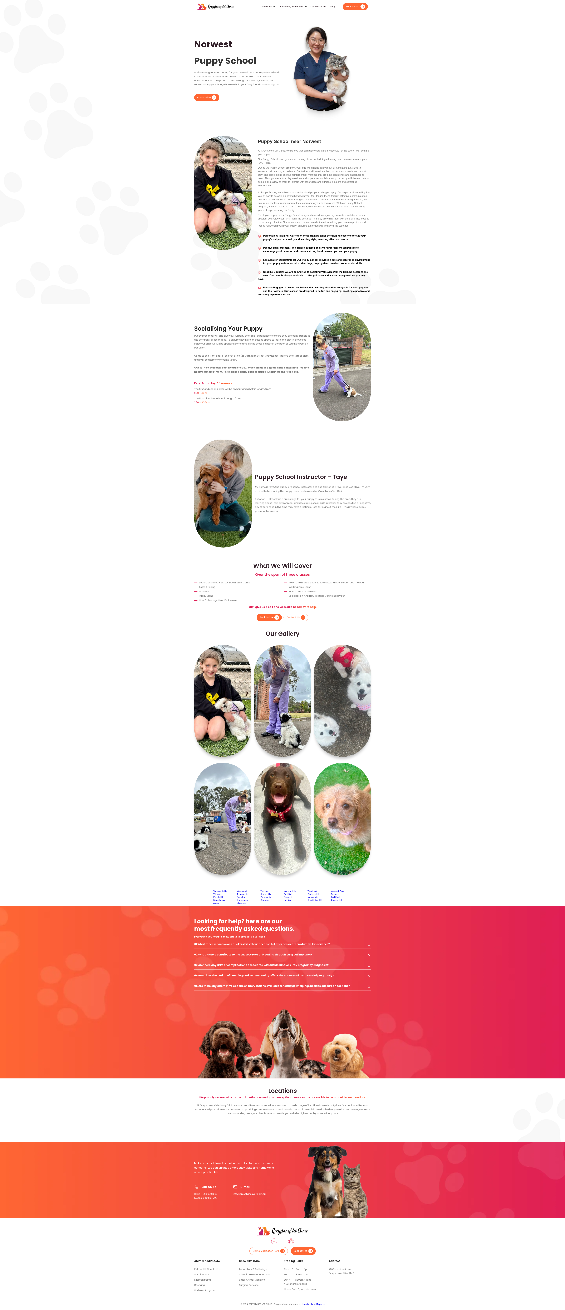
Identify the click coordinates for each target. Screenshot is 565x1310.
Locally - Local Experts (313, 1304)
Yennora (264, 891)
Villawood (217, 894)
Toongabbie (242, 894)
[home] (215, 6)
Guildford (335, 897)
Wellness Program (204, 1290)
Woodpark (312, 891)
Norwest (288, 897)
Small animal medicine (252, 1279)
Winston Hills (290, 891)
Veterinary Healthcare (291, 6)
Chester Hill (336, 900)
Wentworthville (220, 891)
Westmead (242, 891)
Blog (332, 6)
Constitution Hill (315, 900)
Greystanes (242, 900)
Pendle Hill (218, 897)
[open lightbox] (222, 701)
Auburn (216, 903)
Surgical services (249, 1285)
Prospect (335, 894)
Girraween (265, 900)
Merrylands (313, 897)
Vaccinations (201, 1274)
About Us (267, 6)
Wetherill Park (337, 891)
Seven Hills (265, 894)
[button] (268, 7)
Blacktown (241, 903)
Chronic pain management (254, 1274)
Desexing (199, 1285)
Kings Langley (219, 900)
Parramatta (265, 897)
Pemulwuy (241, 897)
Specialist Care (318, 6)
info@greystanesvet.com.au (249, 1194)
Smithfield (288, 894)
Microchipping (202, 1279)
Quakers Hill (313, 894)
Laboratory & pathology (253, 1269)
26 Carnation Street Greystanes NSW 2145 (341, 1271)
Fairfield (287, 900)
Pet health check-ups (207, 1269)
